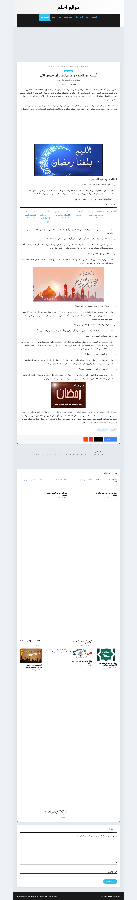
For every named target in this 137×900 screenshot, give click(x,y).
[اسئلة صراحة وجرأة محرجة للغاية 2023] (106, 485)
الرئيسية (94, 17)
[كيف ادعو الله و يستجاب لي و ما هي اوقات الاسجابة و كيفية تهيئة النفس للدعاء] (56, 729)
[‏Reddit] (85, 439)
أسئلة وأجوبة (45, 17)
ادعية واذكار (79, 17)
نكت (87, 17)
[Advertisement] (106, 44)
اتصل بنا (54, 896)
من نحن (42, 896)
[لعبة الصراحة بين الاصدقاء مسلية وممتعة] (56, 485)
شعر (59, 17)
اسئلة (112, 430)
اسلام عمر (73, 84)
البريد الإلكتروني (112, 872)
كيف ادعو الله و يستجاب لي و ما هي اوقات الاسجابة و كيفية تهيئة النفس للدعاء (56, 813)
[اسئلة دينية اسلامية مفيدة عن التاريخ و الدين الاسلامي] (106, 655)
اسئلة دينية (101, 430)
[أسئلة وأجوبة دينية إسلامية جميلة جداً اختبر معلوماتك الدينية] (31, 656)
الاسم (115, 863)
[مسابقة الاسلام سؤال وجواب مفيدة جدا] (31, 559)
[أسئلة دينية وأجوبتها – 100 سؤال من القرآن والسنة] (111, 214)
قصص (53, 17)
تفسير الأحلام (68, 17)
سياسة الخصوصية (33, 896)
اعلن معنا (48, 896)
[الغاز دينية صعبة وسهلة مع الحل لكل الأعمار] (81, 559)
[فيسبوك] (102, 458)
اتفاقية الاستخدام (22, 896)
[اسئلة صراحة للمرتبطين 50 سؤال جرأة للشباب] (77, 214)
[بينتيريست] (91, 439)
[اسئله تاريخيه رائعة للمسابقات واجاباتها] (44, 216)
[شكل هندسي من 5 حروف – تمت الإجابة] (81, 654)
